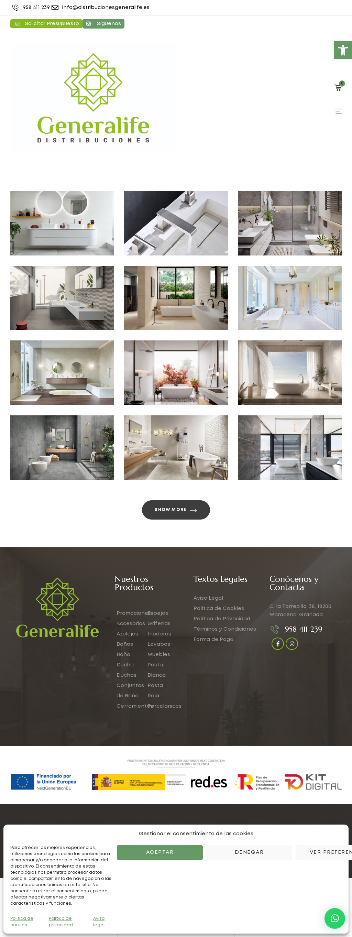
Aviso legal (98, 922)
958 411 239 (303, 629)
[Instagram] (292, 644)
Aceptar (160, 852)
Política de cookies (21, 922)
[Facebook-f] (278, 644)
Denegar (249, 852)
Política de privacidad (61, 922)
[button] (343, 50)
